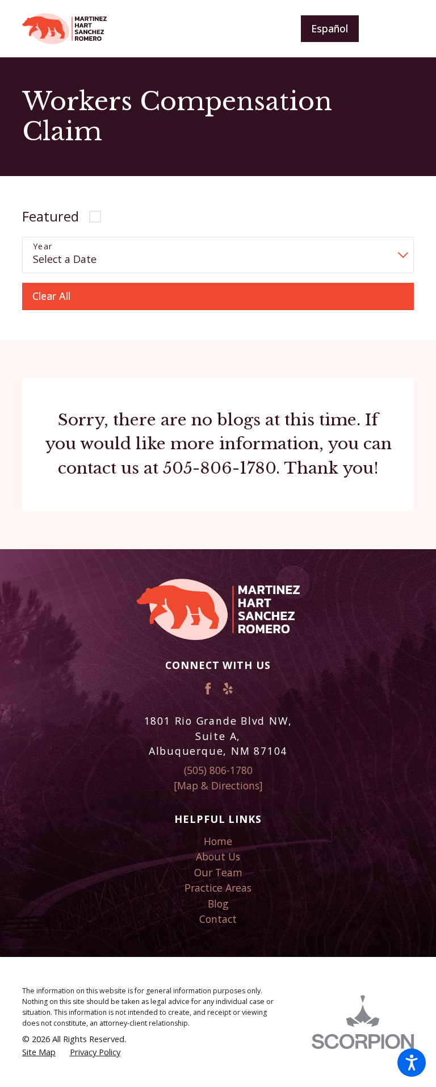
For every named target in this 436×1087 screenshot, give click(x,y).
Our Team (218, 872)
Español (329, 28)
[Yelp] (228, 689)
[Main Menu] (395, 28)
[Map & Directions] (218, 785)
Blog (218, 903)
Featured (50, 216)
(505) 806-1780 (218, 770)
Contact (218, 919)
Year (43, 247)
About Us (218, 856)
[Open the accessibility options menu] (411, 1062)
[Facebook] (208, 689)
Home (218, 841)
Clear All (51, 296)
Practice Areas (218, 887)
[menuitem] (218, 842)
